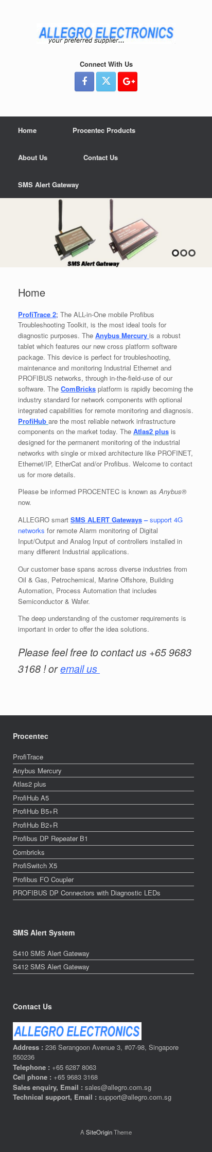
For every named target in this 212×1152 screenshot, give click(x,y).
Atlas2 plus (29, 784)
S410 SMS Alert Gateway (51, 953)
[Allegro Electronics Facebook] (84, 81)
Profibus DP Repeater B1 (50, 838)
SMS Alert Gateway (48, 184)
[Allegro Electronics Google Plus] (127, 81)
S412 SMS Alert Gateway (51, 966)
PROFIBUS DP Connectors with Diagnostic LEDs (87, 892)
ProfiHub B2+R (35, 825)
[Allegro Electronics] (106, 33)
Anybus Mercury (37, 770)
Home (27, 130)
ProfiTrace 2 (37, 314)
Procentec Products (104, 130)
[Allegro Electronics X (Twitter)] (106, 81)
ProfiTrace (28, 757)
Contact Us (100, 157)
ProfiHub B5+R (35, 811)
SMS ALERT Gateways (106, 519)
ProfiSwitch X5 (35, 865)
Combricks (29, 852)
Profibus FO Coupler (43, 879)
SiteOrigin (99, 1132)
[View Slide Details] (106, 232)
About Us (32, 157)
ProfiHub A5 (31, 798)
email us (80, 668)
